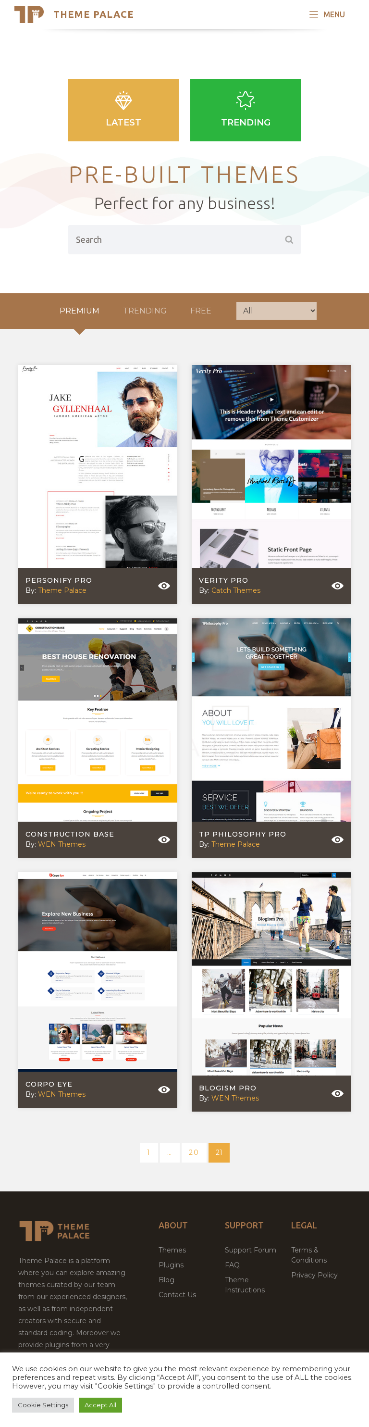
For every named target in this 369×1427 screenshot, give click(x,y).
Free (200, 310)
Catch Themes (235, 590)
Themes (172, 1250)
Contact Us (177, 1294)
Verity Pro (223, 580)
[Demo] (164, 586)
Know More (90, 481)
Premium (79, 310)
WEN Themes (62, 844)
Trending (246, 122)
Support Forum (250, 1250)
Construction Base (69, 834)
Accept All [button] (100, 1405)
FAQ (232, 1265)
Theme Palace (93, 14)
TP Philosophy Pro (242, 834)
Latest (123, 122)
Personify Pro (58, 580)
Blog (166, 1280)
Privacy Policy (314, 1275)
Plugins (171, 1265)
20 (197, 1152)
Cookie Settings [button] (43, 1405)
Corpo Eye (49, 1084)
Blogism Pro (228, 1088)
